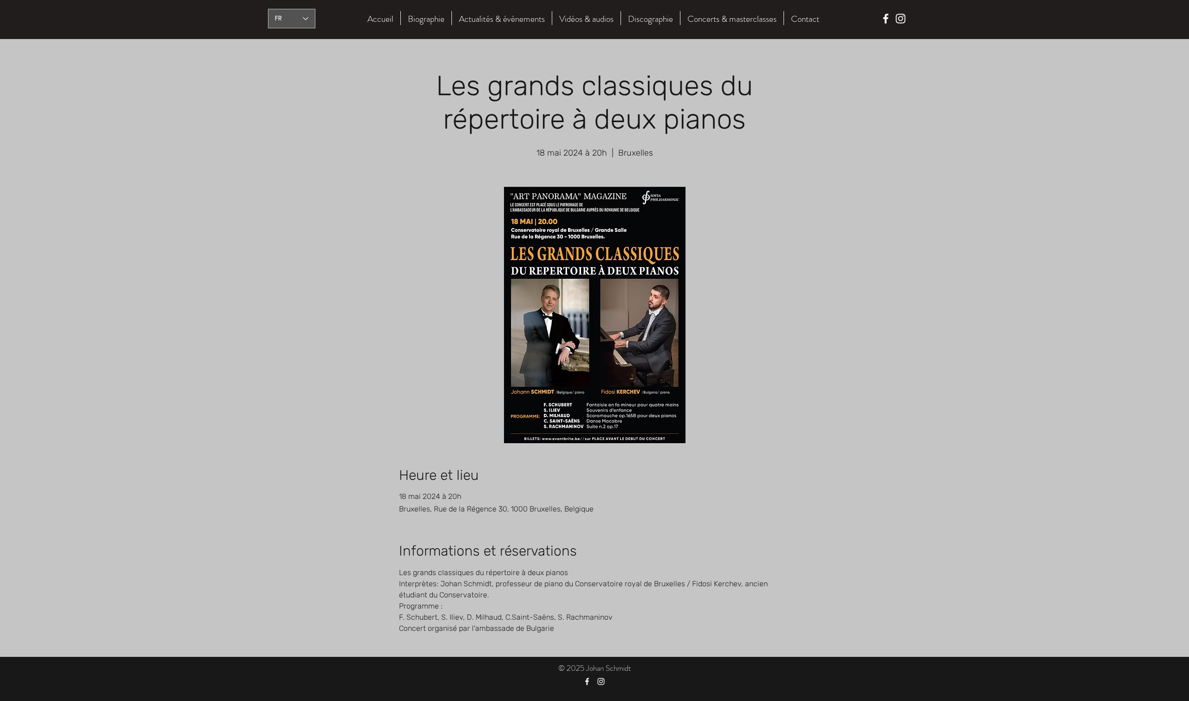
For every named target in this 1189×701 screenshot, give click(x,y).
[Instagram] (900, 18)
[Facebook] (885, 18)
